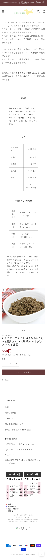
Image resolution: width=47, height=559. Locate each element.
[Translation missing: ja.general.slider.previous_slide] (18, 330)
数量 (3, 359)
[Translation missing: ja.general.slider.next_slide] (29, 330)
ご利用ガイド (10, 418)
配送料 (7, 355)
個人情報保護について (14, 424)
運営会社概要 (10, 413)
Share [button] (7, 380)
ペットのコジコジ (20, 554)
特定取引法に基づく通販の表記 (18, 430)
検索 (7, 407)
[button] (3, 11)
